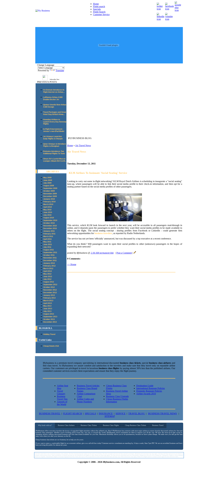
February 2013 (49, 298)
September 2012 (50, 285)
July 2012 (47, 279)
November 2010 (50, 226)
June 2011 (47, 244)
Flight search (99, 6)
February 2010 (49, 202)
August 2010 (48, 218)
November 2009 (50, 194)
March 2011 (48, 236)
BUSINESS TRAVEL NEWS (162, 413)
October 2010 (49, 223)
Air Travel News (83, 145)
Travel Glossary (61, 392)
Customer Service (101, 14)
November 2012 (50, 290)
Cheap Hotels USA (51, 346)
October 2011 (49, 255)
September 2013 (50, 317)
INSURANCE (106, 413)
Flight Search (99, 12)
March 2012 (48, 268)
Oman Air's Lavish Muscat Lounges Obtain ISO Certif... (54, 160)
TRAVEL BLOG (136, 413)
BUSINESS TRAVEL (49, 413)
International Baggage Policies (150, 388)
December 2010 (50, 228)
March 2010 (48, 204)
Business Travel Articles (88, 385)
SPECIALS (90, 413)
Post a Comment (124, 253)
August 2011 (48, 250)
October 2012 (49, 287)
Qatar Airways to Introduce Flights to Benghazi (54, 145)
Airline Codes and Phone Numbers (85, 400)
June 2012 (47, 276)
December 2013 (50, 322)
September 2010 (50, 220)
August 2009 (48, 186)
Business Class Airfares (66, 425)
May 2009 (47, 178)
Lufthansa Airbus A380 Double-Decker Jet (53, 98)
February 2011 (49, 234)
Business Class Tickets (89, 425)
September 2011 (50, 252)
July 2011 (47, 247)
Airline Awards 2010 (146, 393)
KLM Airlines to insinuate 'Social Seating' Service (98, 172)
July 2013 (47, 311)
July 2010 (47, 215)
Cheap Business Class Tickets (135, 425)
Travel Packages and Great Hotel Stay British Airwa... (54, 113)
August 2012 (48, 282)
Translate (60, 70)
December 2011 (50, 260)
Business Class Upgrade (117, 396)
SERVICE (120, 413)
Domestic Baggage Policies (149, 391)
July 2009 (47, 183)
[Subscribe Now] (45, 79)
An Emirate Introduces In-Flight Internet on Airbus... (54, 91)
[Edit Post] (134, 253)
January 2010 (49, 199)
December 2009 (50, 196)
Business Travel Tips (62, 397)
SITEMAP (110, 416)
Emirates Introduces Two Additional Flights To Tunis (54, 152)
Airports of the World (62, 403)
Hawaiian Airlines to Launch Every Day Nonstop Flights (54, 122)
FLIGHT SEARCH (72, 413)
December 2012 (50, 293)
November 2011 (50, 258)
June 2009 (47, 180)
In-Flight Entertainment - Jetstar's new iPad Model (53, 130)
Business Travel (157, 425)
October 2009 (49, 191)
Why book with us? (45, 425)
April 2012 (47, 271)
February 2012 (49, 266)
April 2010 (47, 207)
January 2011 (49, 231)
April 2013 (47, 303)
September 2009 (50, 188)
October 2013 (49, 319)
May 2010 (47, 210)
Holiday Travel (49, 334)
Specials (97, 9)
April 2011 (47, 239)
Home (96, 4)
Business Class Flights (111, 425)
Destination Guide (144, 385)
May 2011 (47, 242)
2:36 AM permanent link (102, 253)
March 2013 (48, 301)
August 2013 (48, 314)
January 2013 (49, 295)
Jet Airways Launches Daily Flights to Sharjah (53, 137)
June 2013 (47, 309)
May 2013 (47, 306)
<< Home (71, 264)
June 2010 (47, 212)
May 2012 (47, 274)
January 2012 (49, 263)
